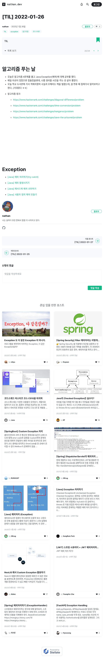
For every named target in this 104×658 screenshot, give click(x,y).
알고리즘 (25, 32)
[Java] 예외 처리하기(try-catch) (23, 177)
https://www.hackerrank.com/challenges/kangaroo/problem (43, 111)
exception (14, 32)
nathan (5, 26)
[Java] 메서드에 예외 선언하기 (22, 188)
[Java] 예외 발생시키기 (19, 182)
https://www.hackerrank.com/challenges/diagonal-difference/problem (48, 99)
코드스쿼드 (36, 32)
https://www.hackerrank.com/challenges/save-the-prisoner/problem (47, 117)
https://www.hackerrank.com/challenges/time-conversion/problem (46, 105)
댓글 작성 (94, 288)
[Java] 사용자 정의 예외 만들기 (22, 194)
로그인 (97, 4)
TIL (5, 32)
